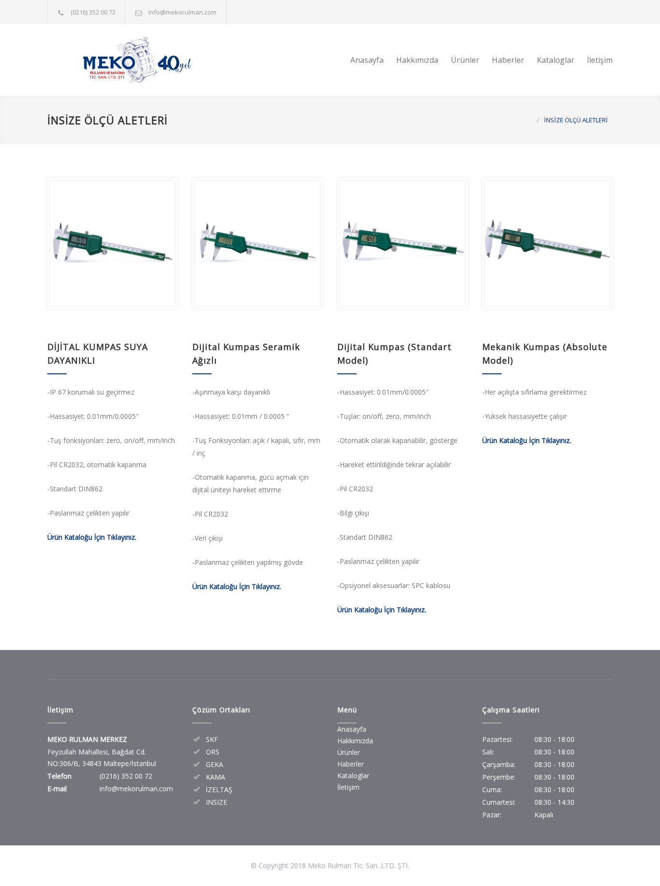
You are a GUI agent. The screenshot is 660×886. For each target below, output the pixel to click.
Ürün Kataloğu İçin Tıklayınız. (91, 537)
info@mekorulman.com (182, 12)
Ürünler (465, 60)
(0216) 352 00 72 (93, 12)
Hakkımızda (417, 60)
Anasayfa (367, 60)
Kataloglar (555, 60)
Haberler (508, 60)
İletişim (600, 60)
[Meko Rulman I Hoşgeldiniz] (136, 60)
